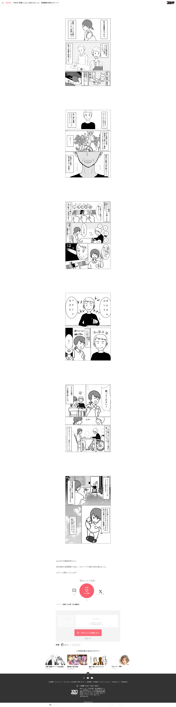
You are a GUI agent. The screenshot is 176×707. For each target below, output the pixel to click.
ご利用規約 (95, 682)
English (87, 686)
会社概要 (51, 682)
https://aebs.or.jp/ (84, 696)
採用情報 (89, 682)
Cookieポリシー (116, 682)
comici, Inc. (90, 702)
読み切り (9, 3)
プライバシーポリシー (105, 682)
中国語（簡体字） (95, 686)
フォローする (76, 645)
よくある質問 (72, 682)
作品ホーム (88, 638)
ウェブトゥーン (58, 682)
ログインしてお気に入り (89, 633)
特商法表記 (124, 682)
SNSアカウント (81, 682)
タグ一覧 (66, 682)
